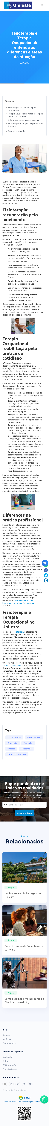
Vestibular (8, 1057)
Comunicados (9, 1043)
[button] (42, 5)
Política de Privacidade (14, 1090)
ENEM (5, 1061)
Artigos (6, 1035)
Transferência (10, 1069)
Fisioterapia (18, 632)
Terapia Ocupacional (11, 665)
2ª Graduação (9, 1065)
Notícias (7, 1039)
